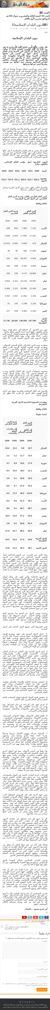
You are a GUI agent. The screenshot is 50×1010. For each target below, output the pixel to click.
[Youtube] (27, 1002)
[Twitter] (30, 1002)
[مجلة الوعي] (25, 4)
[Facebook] (32, 1002)
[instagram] (23, 1002)
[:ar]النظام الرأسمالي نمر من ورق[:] (35, 921)
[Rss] (34, 1002)
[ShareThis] (25, 1002)
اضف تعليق (22, 28)
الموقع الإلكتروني (42, 976)
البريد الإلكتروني (41, 969)
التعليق (44, 941)
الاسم (45, 962)
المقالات (32, 28)
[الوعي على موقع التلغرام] (20, 1002)
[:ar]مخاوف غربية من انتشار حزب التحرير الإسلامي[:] (16, 927)
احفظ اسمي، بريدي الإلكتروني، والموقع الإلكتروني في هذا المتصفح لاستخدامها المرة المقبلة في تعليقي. (26, 984)
